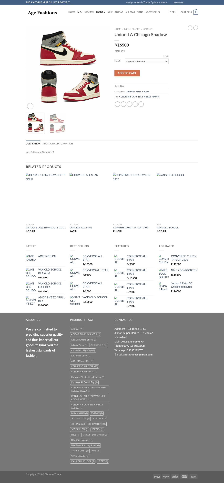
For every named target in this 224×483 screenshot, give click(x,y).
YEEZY (103, 461)
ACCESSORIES (152, 12)
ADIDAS (119, 12)
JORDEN (97, 429)
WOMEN (89, 12)
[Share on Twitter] (123, 104)
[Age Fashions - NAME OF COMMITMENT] (42, 12)
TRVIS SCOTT (80, 450)
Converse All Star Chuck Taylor (87, 377)
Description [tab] (33, 144)
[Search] (65, 12)
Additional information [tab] (58, 144)
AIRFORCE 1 (98, 345)
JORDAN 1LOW (80, 418)
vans (95, 450)
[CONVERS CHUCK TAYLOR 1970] (133, 197)
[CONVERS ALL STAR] (90, 197)
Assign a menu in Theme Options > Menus (146, 2)
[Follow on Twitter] (193, 2)
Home (71, 12)
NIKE (109, 12)
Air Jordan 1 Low (80, 355)
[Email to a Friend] (129, 104)
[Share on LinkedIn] (141, 104)
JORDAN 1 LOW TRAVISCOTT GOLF (45, 227)
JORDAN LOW (79, 429)
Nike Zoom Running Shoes (85, 445)
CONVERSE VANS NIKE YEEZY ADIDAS (139, 96)
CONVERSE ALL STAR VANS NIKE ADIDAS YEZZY (88, 398)
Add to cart (127, 73)
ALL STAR (130, 12)
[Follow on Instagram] (190, 2)
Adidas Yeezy (79, 345)
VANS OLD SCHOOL (168, 227)
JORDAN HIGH (97, 424)
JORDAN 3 (99, 418)
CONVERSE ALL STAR (84, 366)
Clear (166, 56)
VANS (140, 12)
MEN (79, 12)
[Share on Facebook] (117, 104)
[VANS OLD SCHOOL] (177, 197)
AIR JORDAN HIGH (82, 361)
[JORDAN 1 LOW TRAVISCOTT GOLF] (46, 197)
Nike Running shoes (82, 440)
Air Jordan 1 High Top (83, 350)
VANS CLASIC (79, 456)
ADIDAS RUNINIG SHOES (85, 334)
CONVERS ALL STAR (81, 227)
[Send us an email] (196, 2)
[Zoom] (30, 106)
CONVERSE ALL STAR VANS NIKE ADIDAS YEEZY (88, 389)
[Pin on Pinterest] (135, 104)
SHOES (136, 29)
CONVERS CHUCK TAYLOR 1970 (130, 227)
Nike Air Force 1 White (94, 435)
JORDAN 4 (78, 424)
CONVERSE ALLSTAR (83, 371)
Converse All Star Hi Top (84, 382)
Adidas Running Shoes (83, 340)
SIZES (117, 61)
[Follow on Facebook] (187, 2)
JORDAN (100, 12)
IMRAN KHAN (79, 413)
